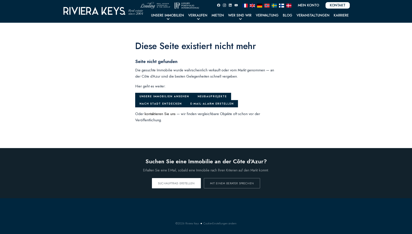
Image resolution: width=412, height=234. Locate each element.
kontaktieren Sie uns (160, 113)
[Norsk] (267, 5)
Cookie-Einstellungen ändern (219, 223)
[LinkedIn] (230, 5)
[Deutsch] (259, 5)
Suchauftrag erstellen (176, 183)
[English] (252, 5)
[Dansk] (288, 5)
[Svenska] (274, 5)
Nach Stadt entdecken (160, 104)
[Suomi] (281, 5)
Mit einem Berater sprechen (232, 183)
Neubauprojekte (212, 96)
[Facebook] (219, 5)
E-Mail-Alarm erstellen (212, 104)
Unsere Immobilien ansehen (164, 96)
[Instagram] (224, 5)
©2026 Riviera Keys (187, 223)
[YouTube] (236, 5)
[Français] (245, 5)
